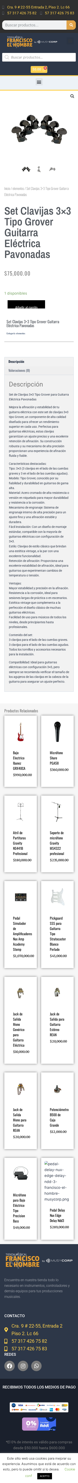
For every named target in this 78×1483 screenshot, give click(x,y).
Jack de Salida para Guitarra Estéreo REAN (57, 1024)
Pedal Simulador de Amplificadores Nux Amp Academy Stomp (22, 933)
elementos (18, 188)
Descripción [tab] (16, 361)
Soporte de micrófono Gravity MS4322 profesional (57, 843)
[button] (70, 40)
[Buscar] (71, 25)
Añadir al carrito (26, 307)
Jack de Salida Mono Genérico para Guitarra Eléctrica (18, 1029)
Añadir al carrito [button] (20, 779)
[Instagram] (23, 1366)
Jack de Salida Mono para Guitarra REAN (19, 1120)
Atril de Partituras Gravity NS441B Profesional (20, 843)
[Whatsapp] (36, 1366)
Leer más (56, 776)
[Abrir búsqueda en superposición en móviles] (39, 57)
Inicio (7, 188)
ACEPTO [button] (44, 1476)
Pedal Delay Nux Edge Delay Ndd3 (57, 1215)
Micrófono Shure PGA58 (56, 758)
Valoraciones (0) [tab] (19, 370)
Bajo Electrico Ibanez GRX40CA (19, 760)
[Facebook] (9, 1366)
